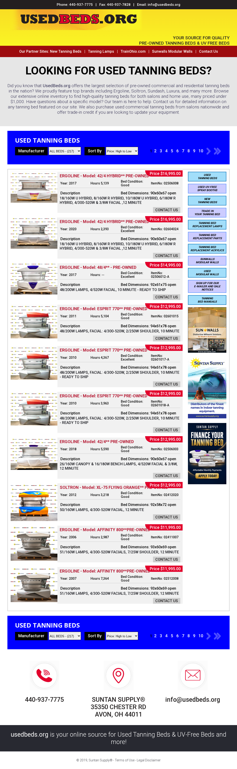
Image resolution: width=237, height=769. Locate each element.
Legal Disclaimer (149, 760)
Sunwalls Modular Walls (172, 51)
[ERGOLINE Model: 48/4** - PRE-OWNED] (34, 293)
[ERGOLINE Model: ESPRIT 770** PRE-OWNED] (34, 337)
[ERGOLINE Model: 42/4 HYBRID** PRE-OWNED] (34, 201)
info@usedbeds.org (164, 5)
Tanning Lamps (101, 51)
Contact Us (208, 51)
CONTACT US (166, 210)
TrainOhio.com (133, 51)
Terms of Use (124, 760)
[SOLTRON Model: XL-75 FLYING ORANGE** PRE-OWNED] (34, 520)
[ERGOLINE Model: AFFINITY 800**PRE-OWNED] (34, 559)
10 (201, 150)
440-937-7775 (81, 5)
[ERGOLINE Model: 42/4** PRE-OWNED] (34, 468)
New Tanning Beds (65, 51)
